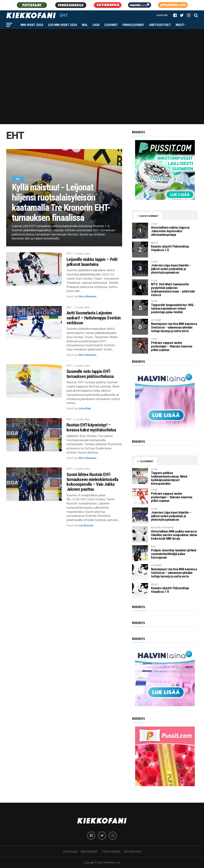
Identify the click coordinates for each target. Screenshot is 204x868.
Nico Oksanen (87, 296)
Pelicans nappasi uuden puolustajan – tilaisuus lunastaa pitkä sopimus (171, 346)
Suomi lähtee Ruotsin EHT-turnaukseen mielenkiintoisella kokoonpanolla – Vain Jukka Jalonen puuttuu (92, 482)
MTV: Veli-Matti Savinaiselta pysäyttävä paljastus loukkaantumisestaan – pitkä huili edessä (173, 289)
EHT (69, 253)
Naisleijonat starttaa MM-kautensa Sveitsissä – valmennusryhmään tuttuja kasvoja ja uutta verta (174, 327)
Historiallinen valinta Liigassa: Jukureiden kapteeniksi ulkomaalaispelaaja (170, 231)
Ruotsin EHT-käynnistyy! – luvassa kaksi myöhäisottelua (91, 427)
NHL (85, 24)
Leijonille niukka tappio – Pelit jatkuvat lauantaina (92, 262)
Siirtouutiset (160, 24)
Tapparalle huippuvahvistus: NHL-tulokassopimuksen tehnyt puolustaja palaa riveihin (173, 308)
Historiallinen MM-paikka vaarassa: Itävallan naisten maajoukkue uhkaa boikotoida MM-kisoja (174, 535)
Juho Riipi (85, 408)
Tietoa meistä (110, 851)
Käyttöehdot (89, 851)
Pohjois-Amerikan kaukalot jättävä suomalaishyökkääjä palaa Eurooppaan (173, 553)
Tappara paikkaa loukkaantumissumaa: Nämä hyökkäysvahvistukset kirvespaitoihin (169, 478)
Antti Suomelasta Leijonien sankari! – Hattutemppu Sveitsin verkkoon (94, 317)
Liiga (96, 24)
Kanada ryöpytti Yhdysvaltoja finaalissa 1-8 (170, 248)
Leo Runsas (86, 525)
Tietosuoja (70, 851)
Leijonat (111, 24)
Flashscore (162, 15)
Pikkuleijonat (133, 24)
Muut (180, 24)
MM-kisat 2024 (32, 24)
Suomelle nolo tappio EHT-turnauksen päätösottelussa (90, 374)
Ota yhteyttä (132, 851)
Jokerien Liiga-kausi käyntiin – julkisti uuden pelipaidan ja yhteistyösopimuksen (171, 268)
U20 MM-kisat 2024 (62, 24)
